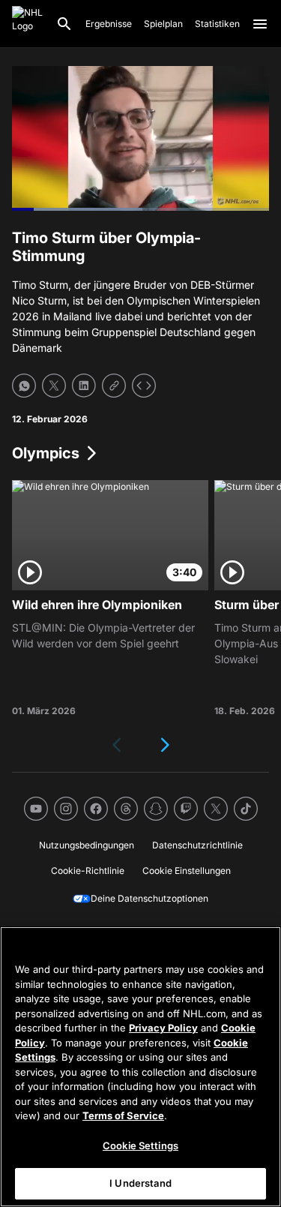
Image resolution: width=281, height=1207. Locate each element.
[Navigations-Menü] (260, 24)
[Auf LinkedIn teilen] (84, 386)
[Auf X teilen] (54, 386)
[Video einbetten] (144, 386)
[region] (140, 1066)
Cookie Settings (140, 1145)
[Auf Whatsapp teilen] (24, 386)
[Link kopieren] (114, 386)
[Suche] (64, 24)
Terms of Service (123, 1115)
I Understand (140, 1183)
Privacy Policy (163, 1028)
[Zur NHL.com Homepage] (27, 24)
